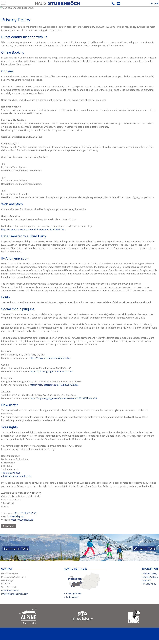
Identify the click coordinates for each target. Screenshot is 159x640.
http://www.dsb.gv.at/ (22, 519)
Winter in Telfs (145, 548)
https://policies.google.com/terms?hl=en (51, 371)
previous (9, 525)
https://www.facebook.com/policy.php (50, 357)
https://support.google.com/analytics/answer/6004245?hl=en (33, 229)
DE (151, 3)
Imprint (146, 580)
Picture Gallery (150, 573)
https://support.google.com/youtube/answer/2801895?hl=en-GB (63, 398)
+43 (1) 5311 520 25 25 (25, 512)
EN (156, 3)
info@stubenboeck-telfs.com (16, 476)
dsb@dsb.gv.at (16, 516)
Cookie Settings (150, 577)
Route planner (72, 597)
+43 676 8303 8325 (10, 472)
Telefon (113, 3)
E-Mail (118, 3)
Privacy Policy (149, 583)
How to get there (73, 593)
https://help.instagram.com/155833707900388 (54, 384)
